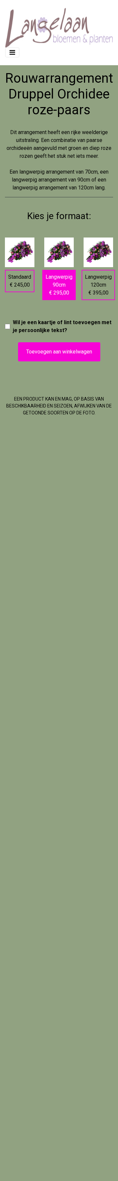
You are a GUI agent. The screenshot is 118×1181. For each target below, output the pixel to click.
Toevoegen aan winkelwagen (59, 352)
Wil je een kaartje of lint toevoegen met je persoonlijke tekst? (62, 326)
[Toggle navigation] (12, 52)
